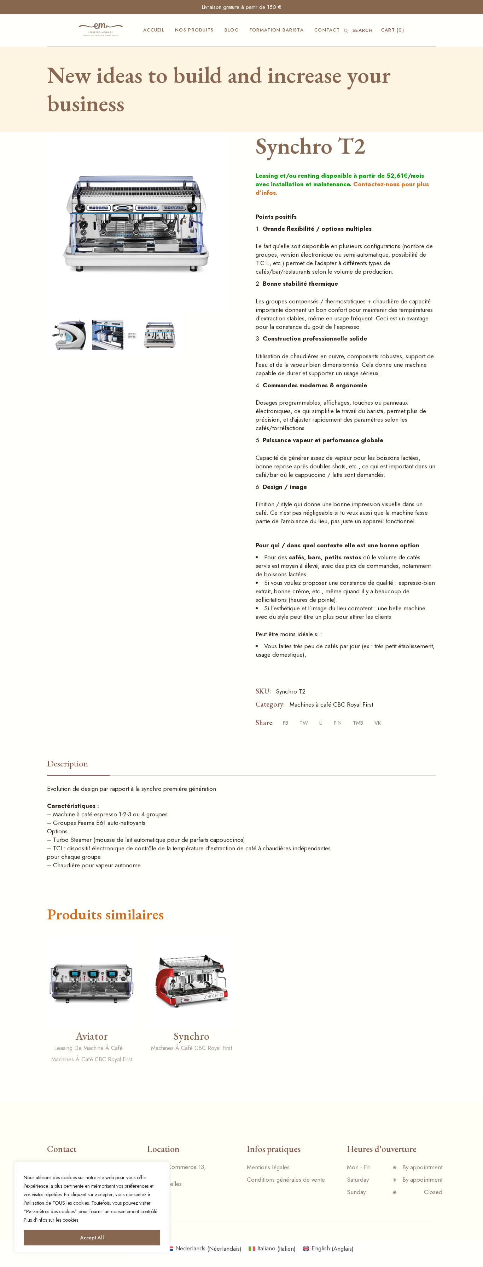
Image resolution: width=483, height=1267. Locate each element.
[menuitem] (204, 1248)
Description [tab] (67, 763)
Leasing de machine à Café (88, 1048)
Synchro (191, 1036)
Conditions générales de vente (286, 1179)
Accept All (92, 1237)
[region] (92, 1207)
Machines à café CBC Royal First (331, 704)
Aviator (92, 1036)
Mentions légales (268, 1167)
